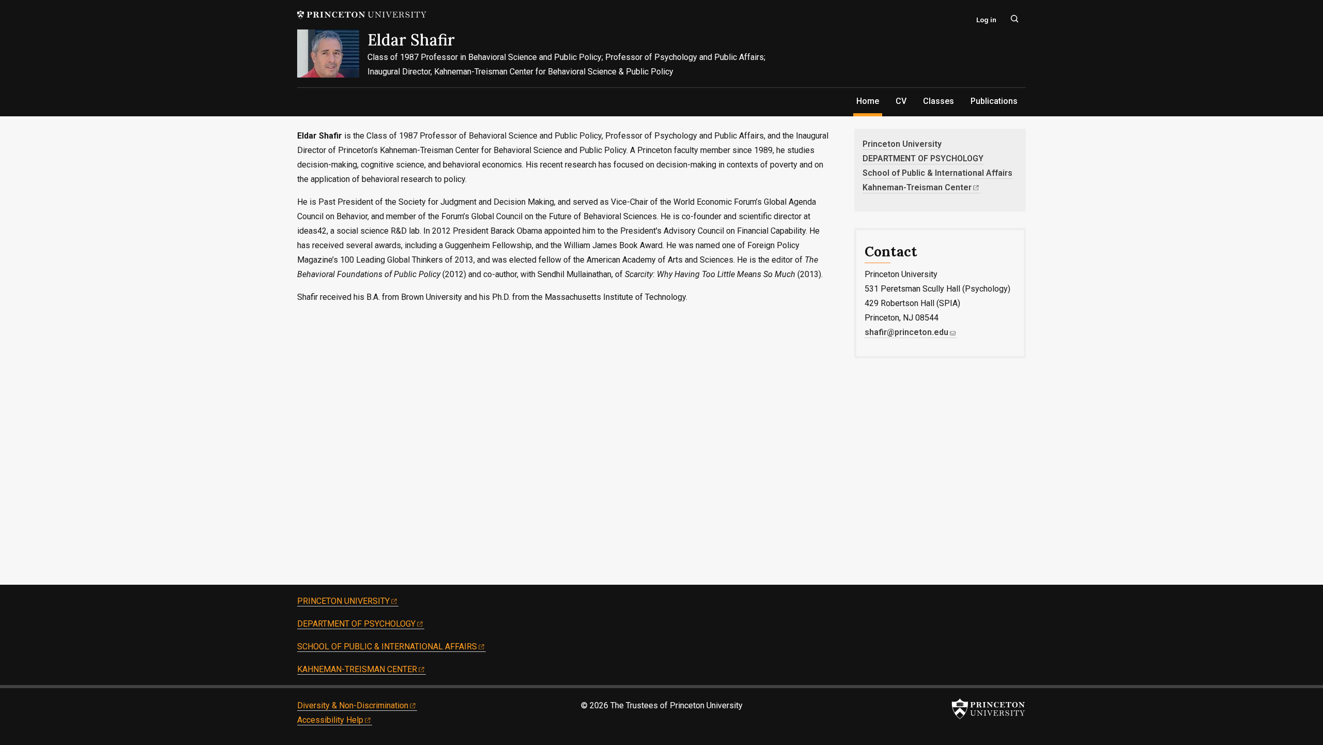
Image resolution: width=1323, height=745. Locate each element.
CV (901, 101)
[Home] (332, 58)
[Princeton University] (361, 14)
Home (869, 101)
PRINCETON (343, 601)
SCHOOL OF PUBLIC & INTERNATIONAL (387, 646)
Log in (986, 20)
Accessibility (330, 720)
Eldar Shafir (411, 40)
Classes (938, 101)
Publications (994, 101)
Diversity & (352, 705)
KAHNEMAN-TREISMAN (357, 669)
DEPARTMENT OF (356, 624)
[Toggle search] (1014, 18)
